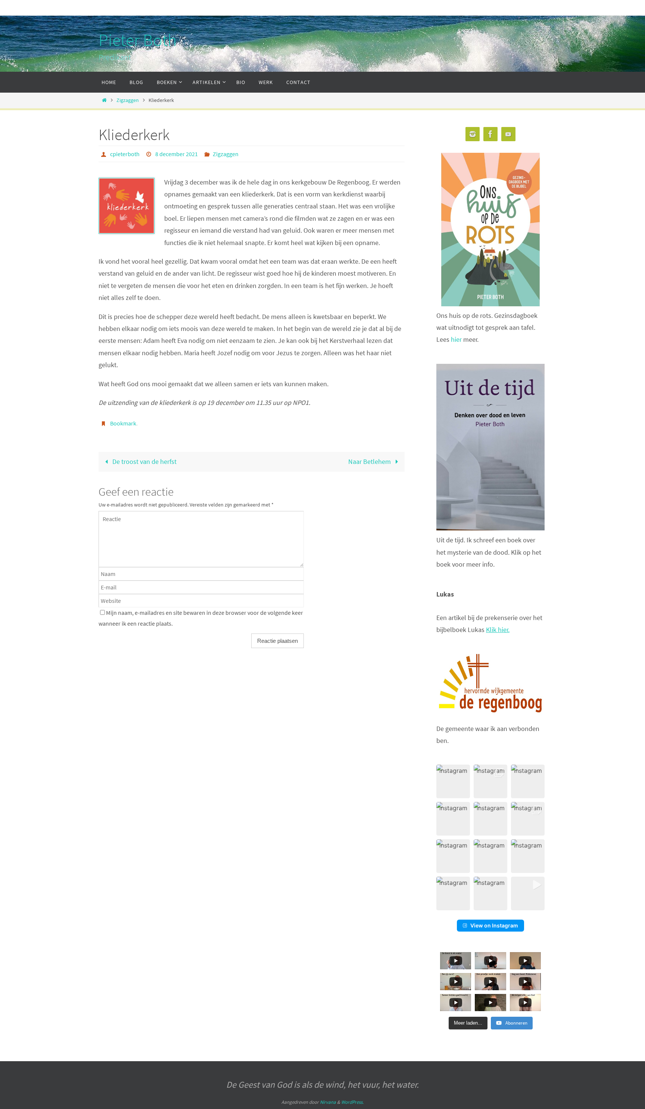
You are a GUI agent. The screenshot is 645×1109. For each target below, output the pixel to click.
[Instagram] (472, 134)
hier (457, 339)
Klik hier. (498, 629)
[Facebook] (490, 134)
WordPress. (352, 1102)
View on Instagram (494, 925)
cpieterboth (125, 154)
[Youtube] (508, 134)
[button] (453, 781)
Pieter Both (138, 40)
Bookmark (123, 423)
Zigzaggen (127, 100)
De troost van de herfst (144, 461)
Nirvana (328, 1102)
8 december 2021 (176, 154)
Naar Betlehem (370, 461)
